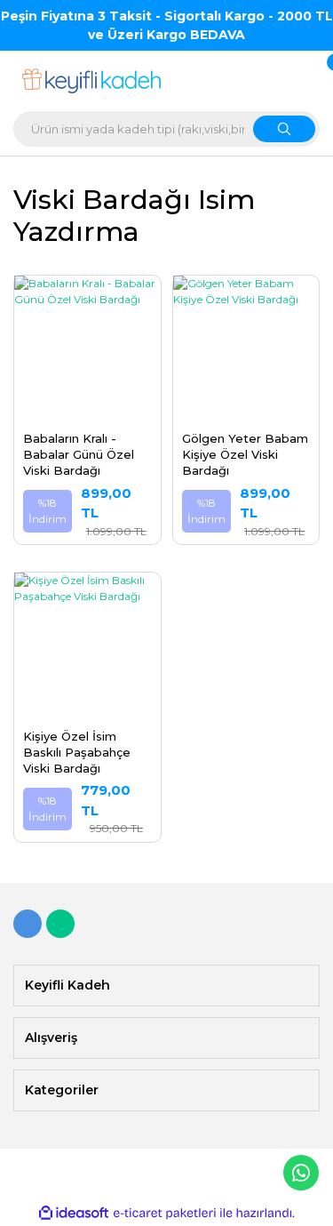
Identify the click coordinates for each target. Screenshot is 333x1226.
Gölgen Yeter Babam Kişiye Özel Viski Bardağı (245, 454)
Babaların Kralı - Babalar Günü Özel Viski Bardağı (78, 454)
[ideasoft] (73, 1213)
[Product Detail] (87, 284)
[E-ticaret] (165, 1214)
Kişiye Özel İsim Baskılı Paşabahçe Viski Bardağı (77, 752)
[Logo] (92, 80)
